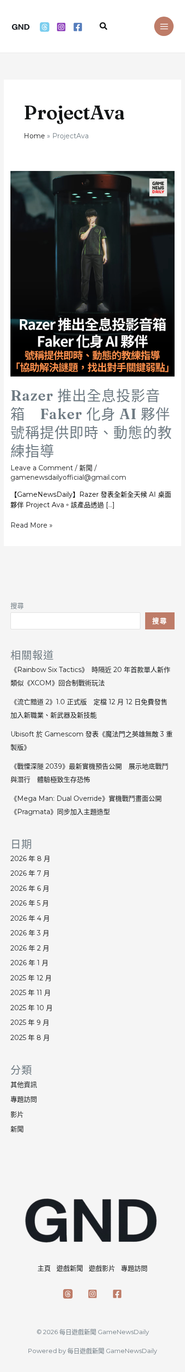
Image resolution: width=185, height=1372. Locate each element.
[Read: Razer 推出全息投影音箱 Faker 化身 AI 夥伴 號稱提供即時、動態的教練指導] (92, 273)
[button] (104, 26)
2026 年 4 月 (30, 918)
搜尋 (17, 605)
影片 (17, 1114)
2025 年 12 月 (31, 978)
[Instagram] (61, 27)
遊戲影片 (102, 1268)
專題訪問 (23, 1099)
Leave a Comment (41, 468)
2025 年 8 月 (30, 1037)
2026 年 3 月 (29, 933)
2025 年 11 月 (30, 992)
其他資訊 (23, 1084)
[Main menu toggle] (164, 26)
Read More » (31, 525)
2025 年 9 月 (29, 1022)
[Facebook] (78, 27)
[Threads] (44, 27)
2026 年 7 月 (30, 873)
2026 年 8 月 (30, 858)
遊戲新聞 (69, 1268)
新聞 (85, 468)
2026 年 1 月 (29, 963)
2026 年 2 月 (29, 948)
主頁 (44, 1268)
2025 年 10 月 (31, 1008)
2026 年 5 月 (29, 903)
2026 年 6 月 (29, 888)
